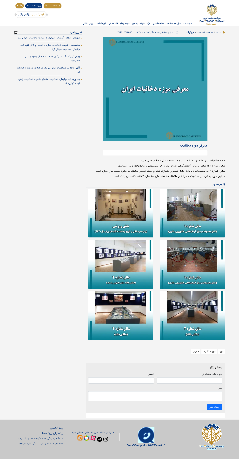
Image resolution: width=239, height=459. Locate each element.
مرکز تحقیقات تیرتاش (141, 23)
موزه (221, 351)
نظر (220, 388)
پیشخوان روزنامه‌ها (52, 433)
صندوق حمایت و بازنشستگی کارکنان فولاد (40, 444)
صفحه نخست (205, 32)
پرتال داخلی (88, 23)
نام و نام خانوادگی (212, 374)
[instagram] (106, 439)
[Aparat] (93, 438)
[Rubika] (86, 438)
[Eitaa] (80, 438)
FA (21, 6)
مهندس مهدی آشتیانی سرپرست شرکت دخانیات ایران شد (49, 38)
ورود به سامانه (34, 5)
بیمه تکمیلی (56, 428)
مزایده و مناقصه (173, 23)
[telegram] (99, 439)
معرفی (196, 351)
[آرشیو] (15, 32)
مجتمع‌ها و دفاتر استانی (119, 23)
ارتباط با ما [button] (101, 23)
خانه (218, 32)
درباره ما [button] (188, 23)
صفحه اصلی (158, 23)
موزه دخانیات (209, 351)
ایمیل (151, 374)
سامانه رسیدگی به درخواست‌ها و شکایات (41, 438)
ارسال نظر (214, 407)
